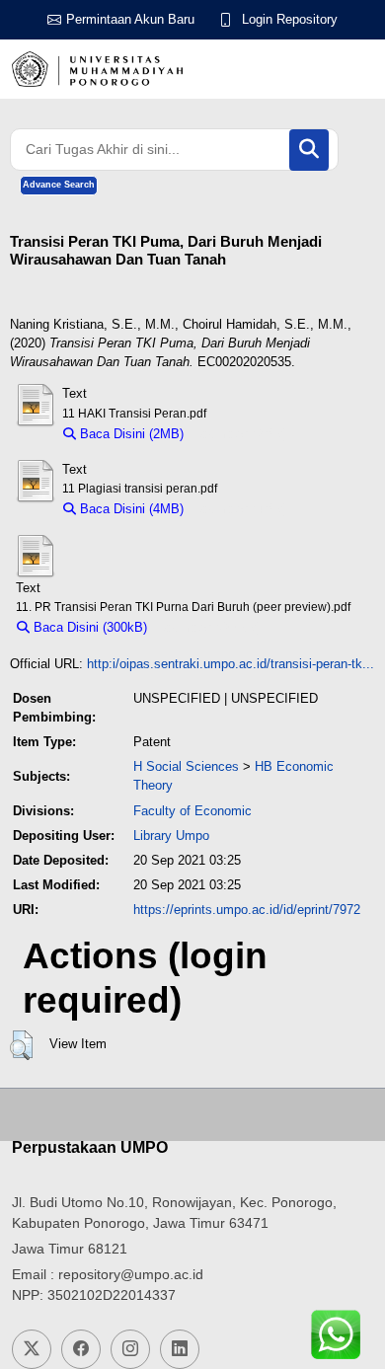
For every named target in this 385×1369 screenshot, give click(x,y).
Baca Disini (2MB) (130, 433)
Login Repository (290, 19)
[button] (21, 1045)
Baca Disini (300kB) (88, 627)
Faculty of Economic (192, 810)
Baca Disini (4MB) (130, 508)
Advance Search (59, 185)
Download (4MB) (240, 508)
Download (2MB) (240, 433)
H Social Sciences (186, 766)
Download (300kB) (209, 627)
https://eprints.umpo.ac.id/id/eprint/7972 (246, 909)
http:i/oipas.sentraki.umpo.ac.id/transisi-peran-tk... (230, 663)
